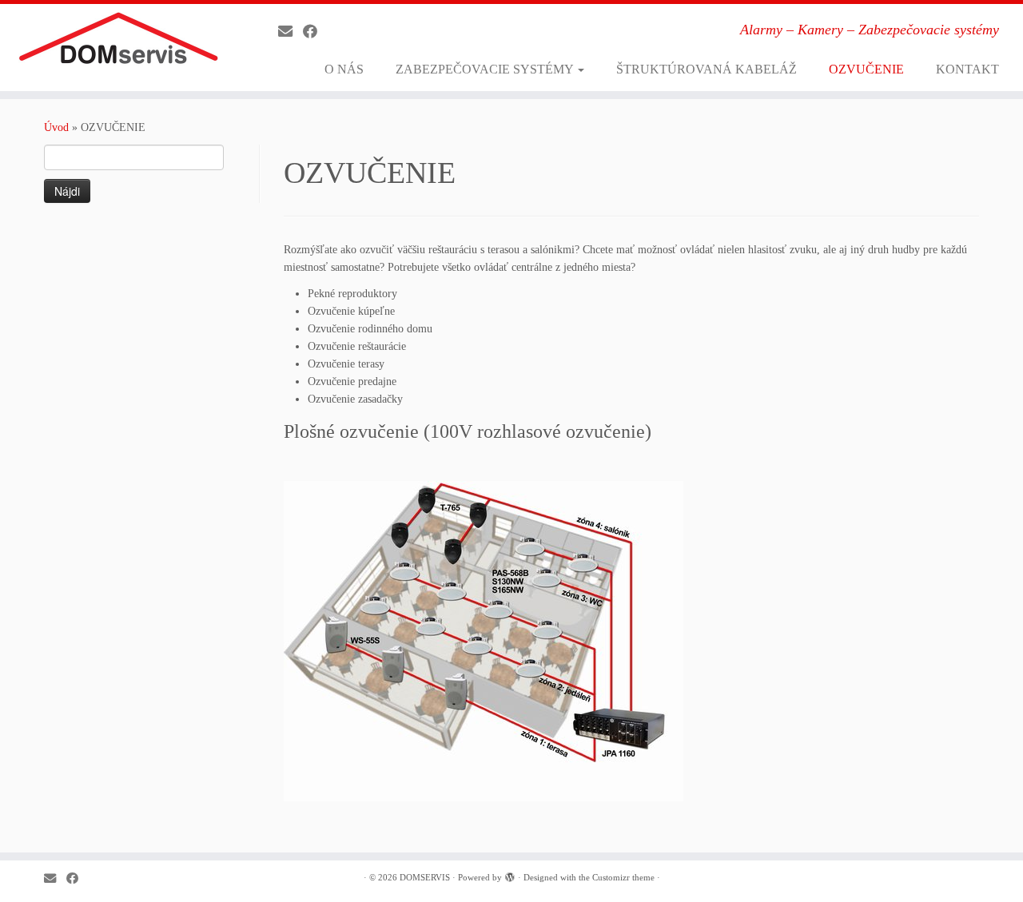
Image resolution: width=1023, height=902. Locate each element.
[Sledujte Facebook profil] (315, 32)
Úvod (56, 127)
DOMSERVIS (425, 877)
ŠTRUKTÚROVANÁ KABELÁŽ (706, 69)
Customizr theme (623, 877)
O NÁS (344, 69)
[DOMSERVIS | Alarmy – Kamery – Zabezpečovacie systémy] (118, 43)
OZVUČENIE (866, 69)
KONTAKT (967, 69)
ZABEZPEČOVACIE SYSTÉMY (486, 69)
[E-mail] (290, 32)
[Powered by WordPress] (509, 874)
